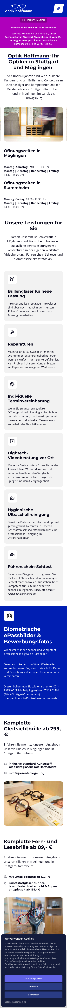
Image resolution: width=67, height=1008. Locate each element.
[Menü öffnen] (58, 8)
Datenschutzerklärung (15, 1002)
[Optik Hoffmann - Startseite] (19, 8)
